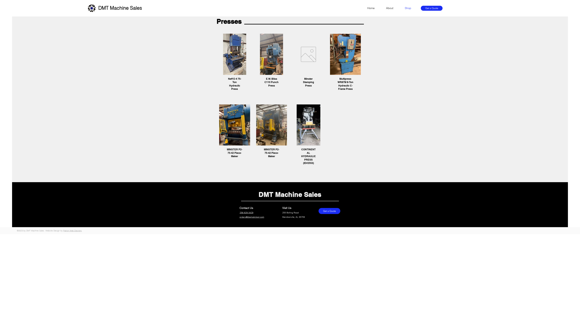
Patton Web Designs (72, 230)
